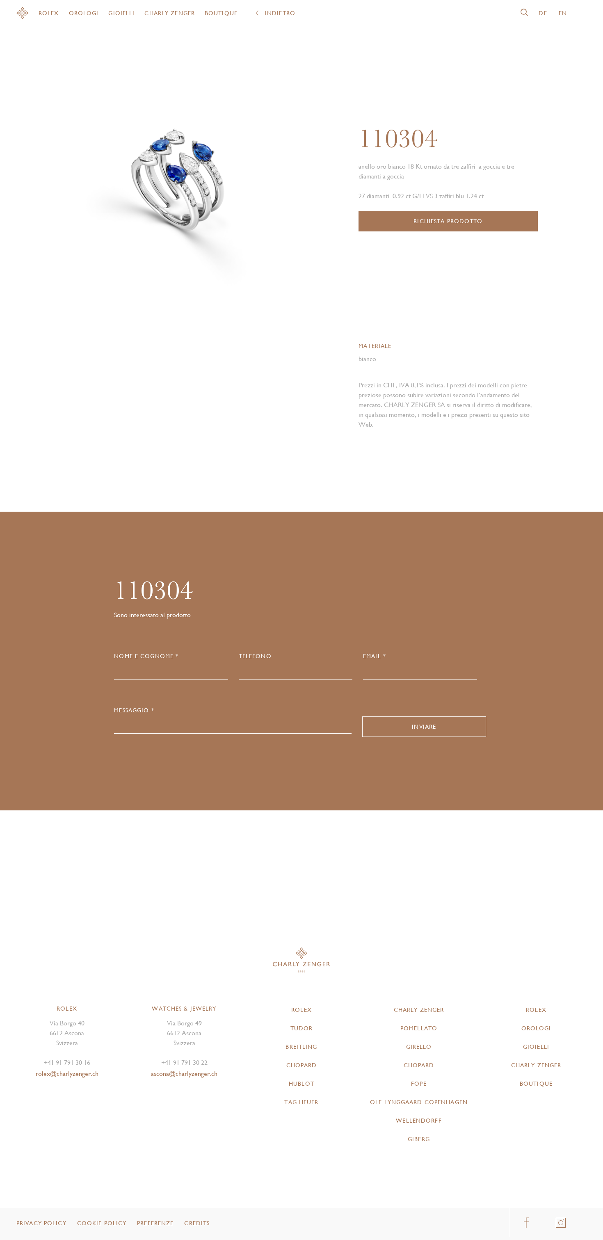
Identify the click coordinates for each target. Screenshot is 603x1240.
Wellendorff (418, 1120)
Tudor (301, 1028)
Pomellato (418, 1028)
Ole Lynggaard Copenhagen (419, 1102)
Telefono (255, 656)
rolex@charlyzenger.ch (67, 1074)
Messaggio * (134, 710)
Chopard (301, 1065)
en (563, 13)
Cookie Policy (102, 1223)
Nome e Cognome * (146, 656)
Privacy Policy (41, 1223)
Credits (197, 1223)
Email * (374, 656)
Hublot (301, 1083)
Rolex (49, 13)
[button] (236, 179)
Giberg (419, 1139)
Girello (419, 1046)
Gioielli (121, 13)
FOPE (418, 1083)
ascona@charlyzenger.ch (184, 1074)
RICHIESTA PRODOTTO (447, 221)
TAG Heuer (301, 1102)
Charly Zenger (169, 13)
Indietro (280, 13)
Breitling (301, 1046)
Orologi (84, 13)
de (543, 13)
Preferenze (155, 1223)
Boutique (221, 13)
